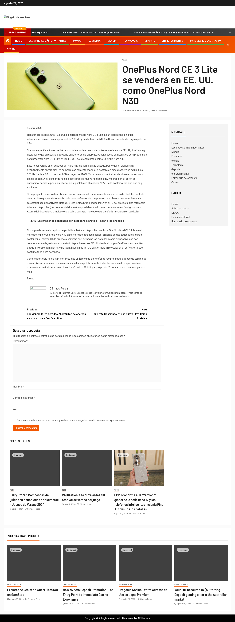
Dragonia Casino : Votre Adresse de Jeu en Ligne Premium (78, 32)
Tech (124, 60)
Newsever (128, 618)
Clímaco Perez (132, 111)
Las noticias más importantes (47, 40)
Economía (94, 40)
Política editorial (180, 217)
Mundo (77, 40)
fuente (30, 278)
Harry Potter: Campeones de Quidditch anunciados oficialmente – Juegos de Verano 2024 (34, 499)
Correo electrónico (24, 397)
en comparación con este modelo (77, 170)
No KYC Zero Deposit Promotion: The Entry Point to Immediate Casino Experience (88, 594)
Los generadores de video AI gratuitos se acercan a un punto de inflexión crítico (56, 314)
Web (15, 409)
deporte (150, 40)
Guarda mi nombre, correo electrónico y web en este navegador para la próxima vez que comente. (71, 420)
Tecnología (130, 40)
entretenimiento (172, 40)
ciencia (111, 40)
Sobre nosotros (180, 208)
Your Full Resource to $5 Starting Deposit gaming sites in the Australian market (161, 32)
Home (18, 40)
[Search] (228, 45)
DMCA (175, 212)
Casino (11, 48)
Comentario (20, 341)
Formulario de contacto (205, 40)
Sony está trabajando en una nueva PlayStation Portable (119, 314)
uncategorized (14, 585)
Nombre (18, 386)
